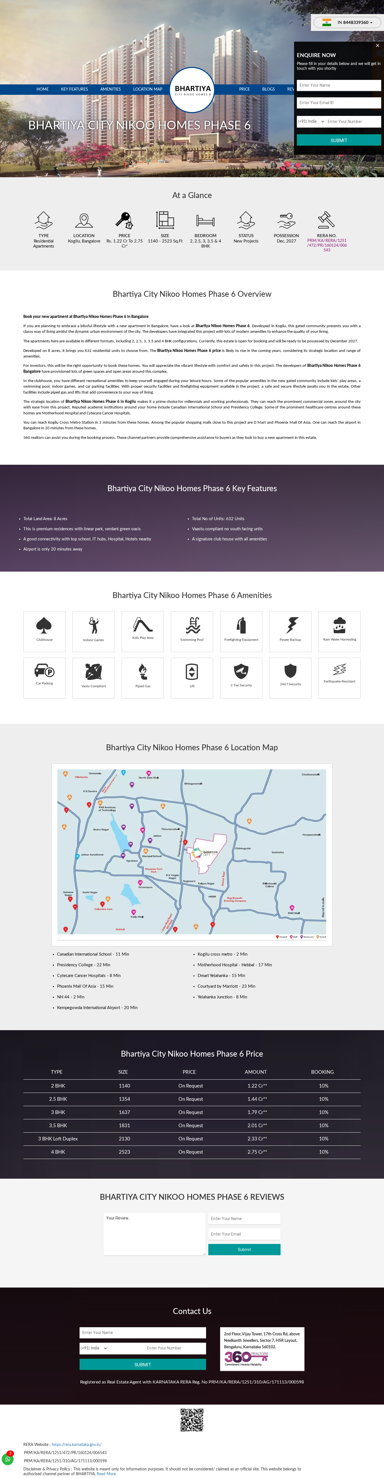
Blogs (268, 89)
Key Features (74, 89)
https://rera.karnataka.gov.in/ (76, 1445)
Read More (106, 1474)
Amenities (110, 89)
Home (43, 89)
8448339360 (356, 23)
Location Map (147, 89)
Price (244, 89)
